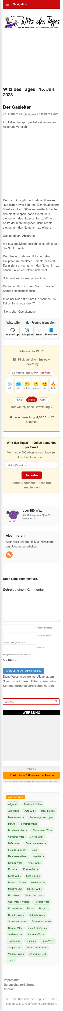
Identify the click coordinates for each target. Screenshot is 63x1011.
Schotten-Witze (16, 914)
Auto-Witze (30, 810)
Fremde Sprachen (17, 849)
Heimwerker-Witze (17, 856)
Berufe (11, 823)
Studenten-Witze (35, 934)
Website (40, 647)
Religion (43, 908)
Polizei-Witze (15, 908)
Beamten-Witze (16, 817)
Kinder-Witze (34, 862)
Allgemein (13, 804)
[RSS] (9, 555)
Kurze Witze (14, 875)
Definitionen (14, 843)
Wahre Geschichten (37, 947)
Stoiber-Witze (15, 934)
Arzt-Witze (13, 810)
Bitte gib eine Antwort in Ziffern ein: (17, 654)
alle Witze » (46, 372)
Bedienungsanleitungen (41, 817)
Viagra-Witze (14, 947)
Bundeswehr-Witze (17, 830)
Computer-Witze (16, 836)
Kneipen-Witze (30, 869)
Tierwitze (31, 940)
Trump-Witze (47, 940)
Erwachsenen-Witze (36, 843)
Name (44, 627)
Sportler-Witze (15, 927)
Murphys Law (49, 113)
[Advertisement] (31, 62)
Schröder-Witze (37, 914)
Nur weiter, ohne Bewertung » (31, 407)
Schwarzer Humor (17, 921)
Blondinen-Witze (28, 823)
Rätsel (30, 908)
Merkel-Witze (38, 882)
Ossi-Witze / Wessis (18, 901)
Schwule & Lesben (41, 921)
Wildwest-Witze (16, 953)
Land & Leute (33, 875)
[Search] (56, 701)
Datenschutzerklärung (19, 984)
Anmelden (31, 475)
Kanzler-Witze (15, 862)
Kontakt (9, 989)
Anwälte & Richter (33, 804)
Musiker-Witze (34, 888)
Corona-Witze (37, 836)
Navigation (20, 4)
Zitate (11, 960)
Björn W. (13, 113)
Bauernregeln (48, 810)
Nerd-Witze (13, 895)
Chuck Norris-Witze (42, 830)
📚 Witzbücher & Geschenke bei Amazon (31, 775)
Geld (34, 849)
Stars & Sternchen (37, 927)
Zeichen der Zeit (37, 953)
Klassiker (13, 869)
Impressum (11, 980)
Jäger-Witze (38, 856)
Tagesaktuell (14, 940)
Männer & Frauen (17, 882)
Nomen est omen (33, 895)
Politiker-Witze (42, 901)
